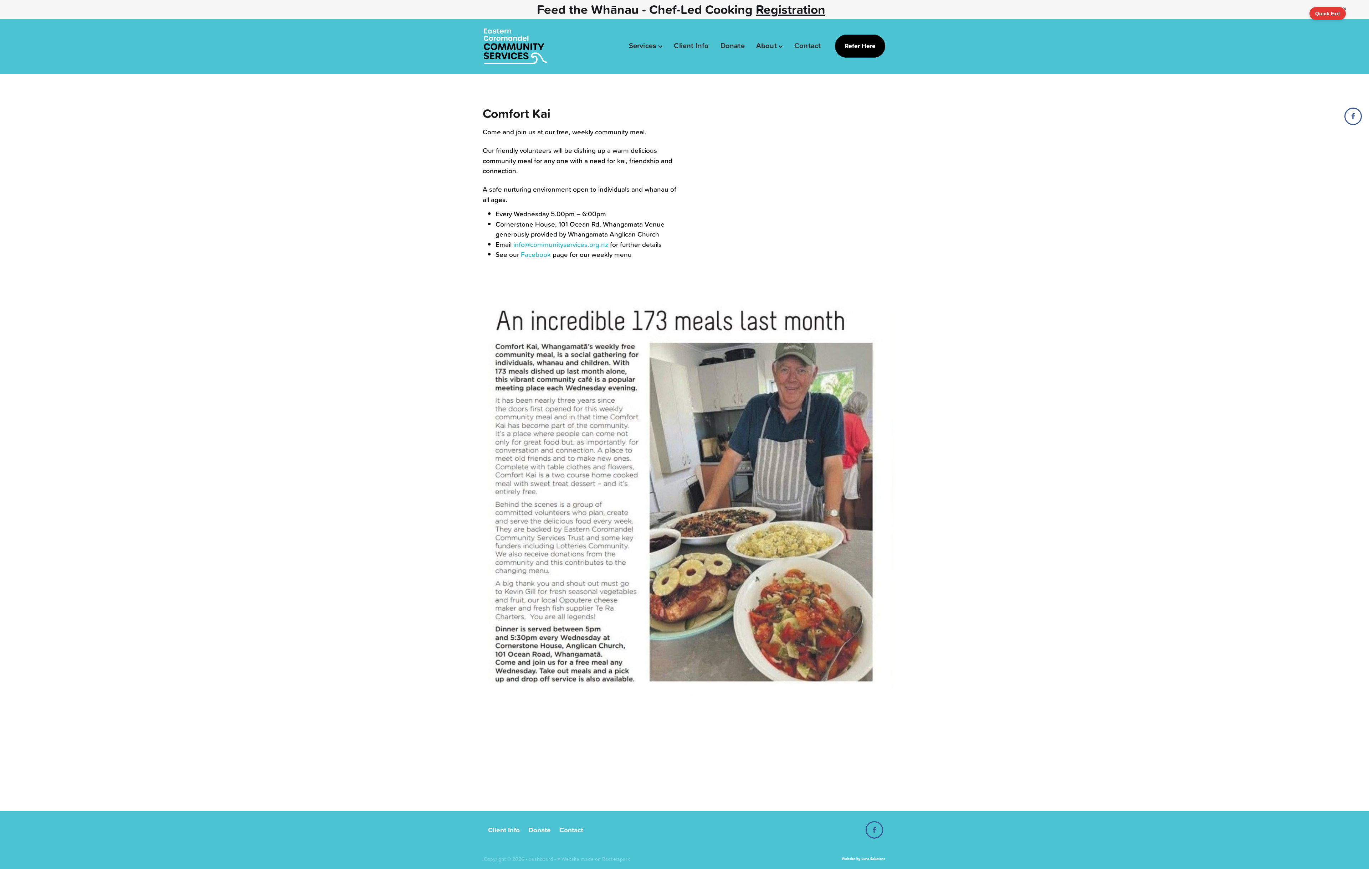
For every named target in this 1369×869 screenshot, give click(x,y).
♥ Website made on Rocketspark (593, 859)
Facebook (536, 254)
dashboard (541, 859)
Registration (790, 9)
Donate (733, 45)
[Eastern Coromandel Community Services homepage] (524, 46)
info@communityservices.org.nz (560, 244)
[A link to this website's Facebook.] (1353, 116)
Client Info (691, 45)
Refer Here (860, 45)
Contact (807, 45)
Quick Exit (1327, 13)
